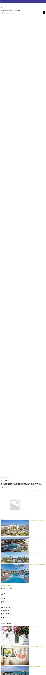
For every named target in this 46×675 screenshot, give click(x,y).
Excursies (2, 612)
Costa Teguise (3, 593)
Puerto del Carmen (4, 597)
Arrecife (2, 591)
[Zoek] (44, 12)
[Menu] (1, 1)
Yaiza (2, 603)
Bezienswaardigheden (5, 610)
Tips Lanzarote (4, 617)
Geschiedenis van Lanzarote (6, 613)
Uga (1, 602)
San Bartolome (3, 601)
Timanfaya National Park (5, 616)
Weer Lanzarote (4, 620)
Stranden (2, 614)
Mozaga (2, 595)
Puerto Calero (3, 599)
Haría (2, 594)
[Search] (44, 1)
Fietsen (2, 618)
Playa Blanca (3, 598)
